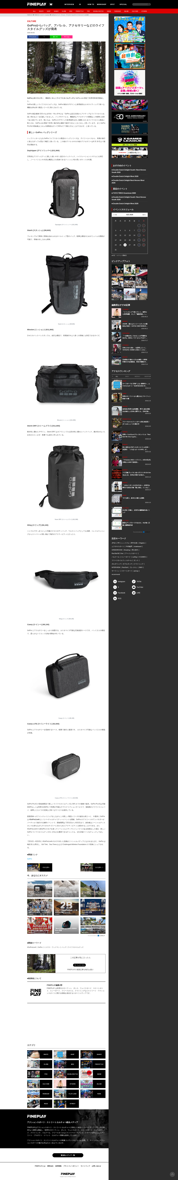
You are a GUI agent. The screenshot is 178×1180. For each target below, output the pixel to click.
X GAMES (142, 557)
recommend (116, 574)
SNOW (109, 11)
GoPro (29, 859)
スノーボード (126, 557)
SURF (48, 11)
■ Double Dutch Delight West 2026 (125, 176)
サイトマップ (85, 1166)
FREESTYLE (80, 11)
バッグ (63, 947)
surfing (134, 557)
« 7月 (115, 215)
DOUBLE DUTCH (98, 11)
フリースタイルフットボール (122, 560)
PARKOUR (117, 11)
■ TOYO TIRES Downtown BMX (124, 193)
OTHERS (144, 11)
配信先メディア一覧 (68, 1155)
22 (139, 240)
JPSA (114, 543)
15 (139, 235)
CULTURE (135, 11)
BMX (70, 11)
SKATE (41, 11)
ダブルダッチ (127, 564)
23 (144, 240)
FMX (88, 11)
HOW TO (91, 4)
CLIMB (64, 11)
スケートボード (126, 571)
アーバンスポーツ (131, 553)
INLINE (126, 11)
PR (118, 543)
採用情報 (58, 1166)
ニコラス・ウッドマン (52, 947)
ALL (34, 11)
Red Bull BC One (117, 553)
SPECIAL (123, 4)
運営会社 (50, 1166)
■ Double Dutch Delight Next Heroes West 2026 (128, 181)
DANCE (56, 11)
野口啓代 (135, 550)
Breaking (127, 550)
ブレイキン (133, 567)
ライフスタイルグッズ (75, 947)
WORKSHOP (101, 4)
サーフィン (115, 571)
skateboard (137, 546)
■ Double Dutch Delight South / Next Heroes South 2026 (129, 171)
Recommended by (92, 935)
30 (144, 245)
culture (31, 21)
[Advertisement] (48, 1025)
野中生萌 (134, 543)
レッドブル (125, 543)
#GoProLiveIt (31, 947)
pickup (136, 571)
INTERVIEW (69, 4)
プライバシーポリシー (71, 1166)
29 (139, 245)
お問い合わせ (96, 1166)
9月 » (144, 215)
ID (80, 4)
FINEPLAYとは (40, 1166)
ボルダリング (116, 564)
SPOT (112, 4)
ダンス (136, 560)
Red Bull (125, 567)
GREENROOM (117, 550)
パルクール (115, 557)
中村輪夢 (129, 546)
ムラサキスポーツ (118, 546)
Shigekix (142, 543)
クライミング (138, 564)
